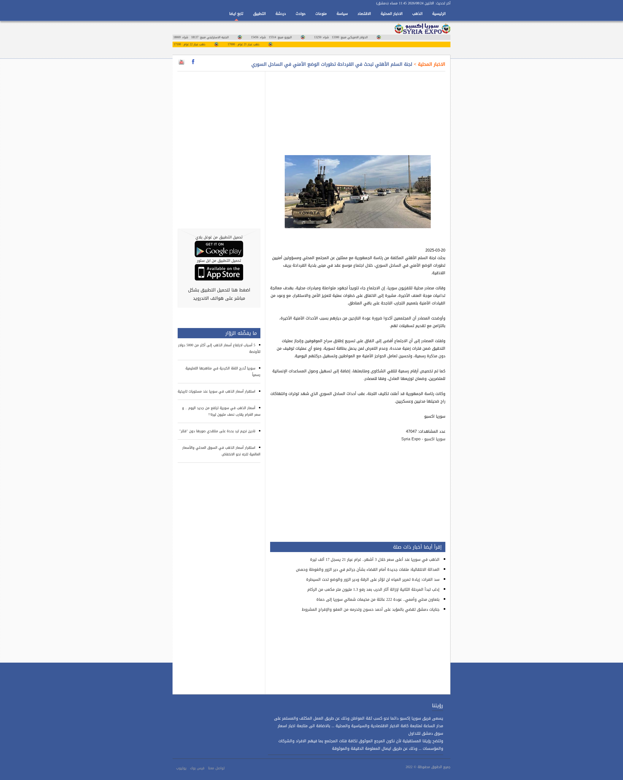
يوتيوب (181, 768)
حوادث (301, 13)
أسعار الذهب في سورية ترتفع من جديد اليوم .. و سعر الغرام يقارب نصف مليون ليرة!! (221, 411)
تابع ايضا (236, 13)
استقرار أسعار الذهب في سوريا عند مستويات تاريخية (216, 391)
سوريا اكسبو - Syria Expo (423, 439)
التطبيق (259, 13)
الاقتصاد (364, 13)
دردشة (280, 13)
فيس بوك (197, 768)
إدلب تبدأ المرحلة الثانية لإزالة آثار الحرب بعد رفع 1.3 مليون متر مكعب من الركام (373, 589)
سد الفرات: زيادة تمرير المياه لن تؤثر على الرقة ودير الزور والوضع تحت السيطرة (373, 579)
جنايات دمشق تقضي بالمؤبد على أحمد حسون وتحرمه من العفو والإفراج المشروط (371, 609)
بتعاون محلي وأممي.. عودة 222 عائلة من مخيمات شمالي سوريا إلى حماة (378, 599)
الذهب (417, 13)
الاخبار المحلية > (428, 64)
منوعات (321, 13)
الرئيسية (439, 13)
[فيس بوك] (193, 62)
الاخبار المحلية (392, 13)
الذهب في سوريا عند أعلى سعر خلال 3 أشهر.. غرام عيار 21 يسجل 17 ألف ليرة (375, 559)
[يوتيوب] (181, 62)
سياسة (342, 13)
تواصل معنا (216, 768)
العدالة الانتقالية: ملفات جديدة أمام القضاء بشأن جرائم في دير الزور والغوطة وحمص (368, 569)
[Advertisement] (357, 110)
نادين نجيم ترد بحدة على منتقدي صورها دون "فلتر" (217, 431)
